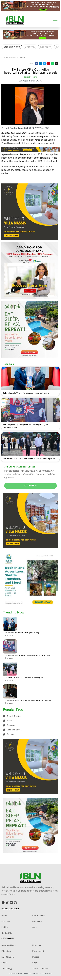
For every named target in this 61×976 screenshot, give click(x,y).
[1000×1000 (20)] (29, 298)
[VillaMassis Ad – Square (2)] (29, 239)
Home (6, 57)
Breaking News (12, 46)
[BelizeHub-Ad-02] (30, 606)
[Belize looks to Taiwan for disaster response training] (10, 624)
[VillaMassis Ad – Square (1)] (30, 547)
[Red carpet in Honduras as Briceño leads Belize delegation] (10, 669)
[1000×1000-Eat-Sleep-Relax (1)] (29, 356)
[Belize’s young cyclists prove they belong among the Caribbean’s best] (10, 646)
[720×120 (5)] (30, 10)
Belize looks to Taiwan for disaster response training (22, 633)
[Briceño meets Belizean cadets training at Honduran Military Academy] (10, 691)
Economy (30, 46)
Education (45, 46)
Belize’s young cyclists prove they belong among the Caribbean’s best (27, 655)
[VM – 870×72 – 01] (30, 151)
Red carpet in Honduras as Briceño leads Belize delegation (24, 678)
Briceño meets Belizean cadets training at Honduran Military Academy (28, 700)
